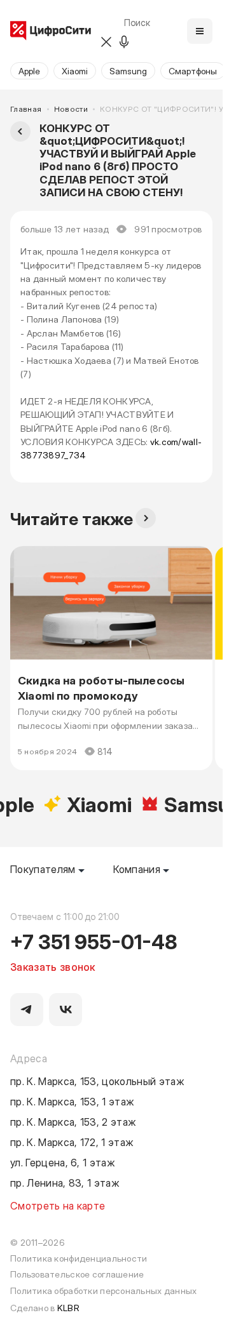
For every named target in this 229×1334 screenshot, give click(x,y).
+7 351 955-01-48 (93, 941)
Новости (71, 109)
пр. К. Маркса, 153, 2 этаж (73, 1121)
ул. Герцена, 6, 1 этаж (62, 1162)
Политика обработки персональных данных (103, 1290)
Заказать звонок (52, 966)
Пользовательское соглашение (77, 1274)
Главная (26, 109)
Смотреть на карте (57, 1205)
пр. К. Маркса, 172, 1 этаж (72, 1141)
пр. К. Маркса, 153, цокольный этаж (97, 1080)
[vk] (65, 1009)
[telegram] (26, 1009)
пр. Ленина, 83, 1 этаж (65, 1182)
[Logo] (50, 31)
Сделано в (45, 1308)
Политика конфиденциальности (78, 1258)
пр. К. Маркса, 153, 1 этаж (72, 1101)
